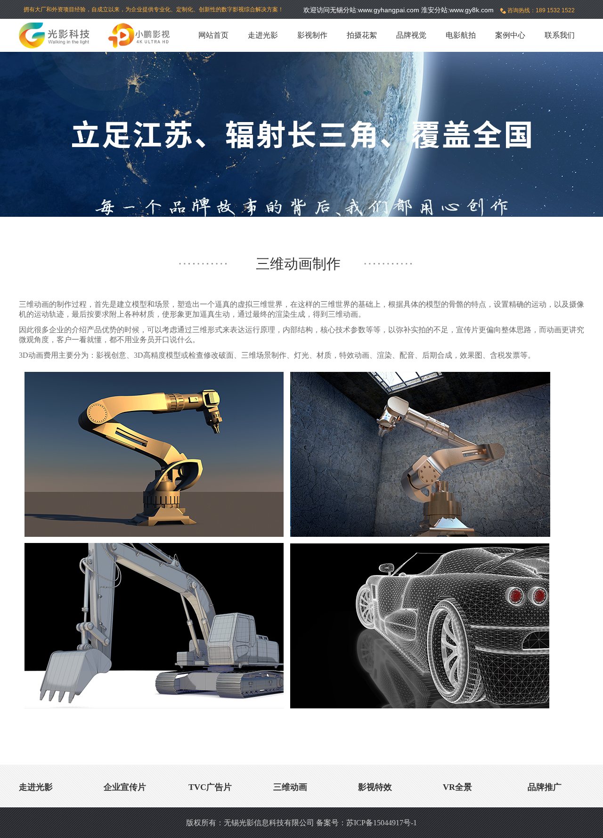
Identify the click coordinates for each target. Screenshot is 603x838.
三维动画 (290, 787)
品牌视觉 (411, 35)
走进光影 (263, 35)
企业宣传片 (125, 787)
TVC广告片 (210, 787)
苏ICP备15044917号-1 (381, 823)
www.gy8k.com (471, 10)
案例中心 (510, 35)
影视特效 (375, 787)
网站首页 (213, 35)
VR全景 (457, 787)
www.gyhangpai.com (388, 10)
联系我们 (560, 35)
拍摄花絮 (362, 35)
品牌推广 (545, 787)
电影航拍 (461, 35)
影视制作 (312, 35)
